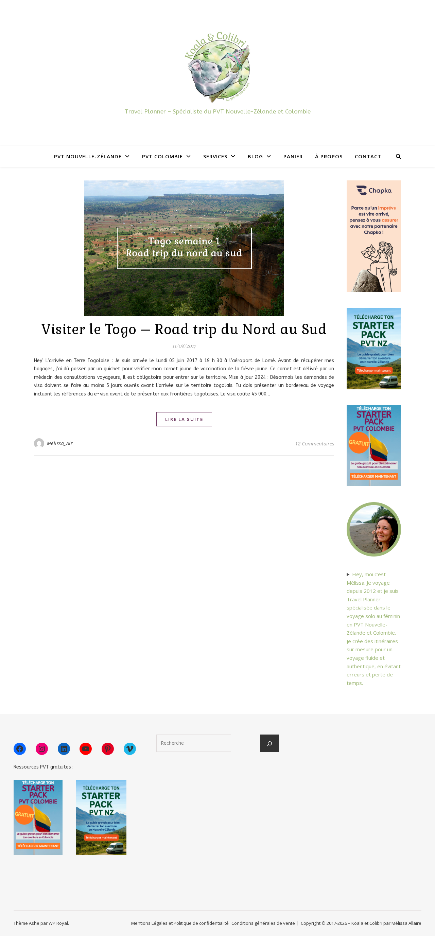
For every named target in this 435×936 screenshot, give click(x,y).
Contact (368, 156)
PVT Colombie (162, 156)
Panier (293, 156)
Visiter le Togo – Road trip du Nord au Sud (184, 329)
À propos (329, 156)
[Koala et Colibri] (217, 66)
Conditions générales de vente (263, 923)
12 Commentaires (314, 443)
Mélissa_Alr (60, 443)
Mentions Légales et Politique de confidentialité (180, 923)
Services (215, 156)
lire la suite (184, 419)
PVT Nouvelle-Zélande (88, 156)
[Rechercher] (269, 744)
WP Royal (58, 923)
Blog (255, 156)
